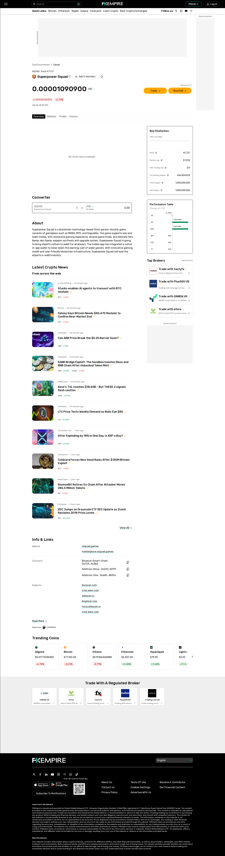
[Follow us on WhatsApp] (181, 11)
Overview (38, 116)
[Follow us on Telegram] (191, 11)
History (73, 116)
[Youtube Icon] (52, 774)
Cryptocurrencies (41, 64)
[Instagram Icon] (58, 774)
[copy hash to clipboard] (128, 562)
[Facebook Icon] (40, 774)
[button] (5, 4)
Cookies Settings (140, 787)
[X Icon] (34, 774)
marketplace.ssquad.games (97, 551)
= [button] (82, 208)
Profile (62, 116)
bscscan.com (89, 585)
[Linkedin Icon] (46, 774)
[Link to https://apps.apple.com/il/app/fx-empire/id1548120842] (41, 785)
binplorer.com (89, 601)
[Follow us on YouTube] (186, 11)
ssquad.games (90, 546)
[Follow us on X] (176, 11)
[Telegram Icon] (64, 774)
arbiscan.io (88, 595)
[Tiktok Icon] (77, 774)
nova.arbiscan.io (91, 606)
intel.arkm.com (90, 590)
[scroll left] (189, 656)
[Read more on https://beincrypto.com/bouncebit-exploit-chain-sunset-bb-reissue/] (43, 486)
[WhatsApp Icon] (71, 774)
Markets (51, 116)
